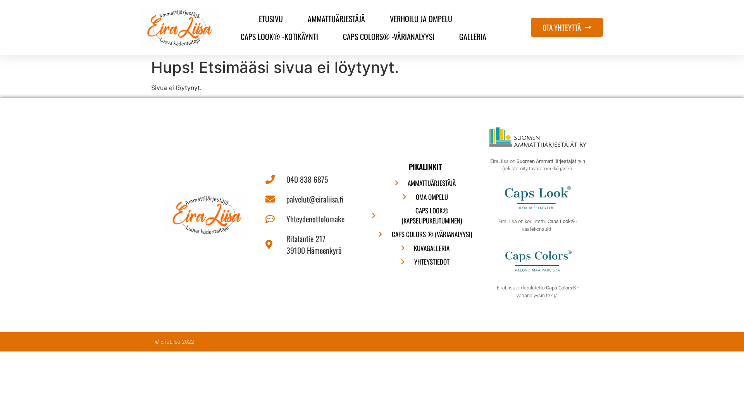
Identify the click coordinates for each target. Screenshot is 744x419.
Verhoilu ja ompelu (421, 18)
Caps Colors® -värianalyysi (388, 36)
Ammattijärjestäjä (336, 18)
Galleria (472, 36)
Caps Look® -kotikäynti (279, 36)
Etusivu (271, 18)
